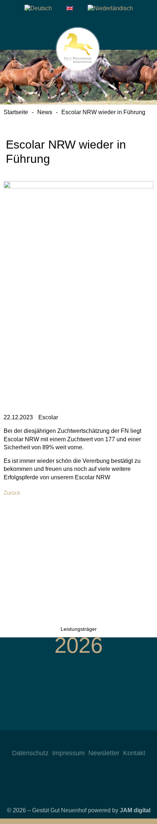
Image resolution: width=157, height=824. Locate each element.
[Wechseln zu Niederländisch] (110, 8)
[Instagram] (56, 741)
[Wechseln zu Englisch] (69, 8)
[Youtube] (85, 741)
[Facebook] (71, 741)
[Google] (100, 741)
